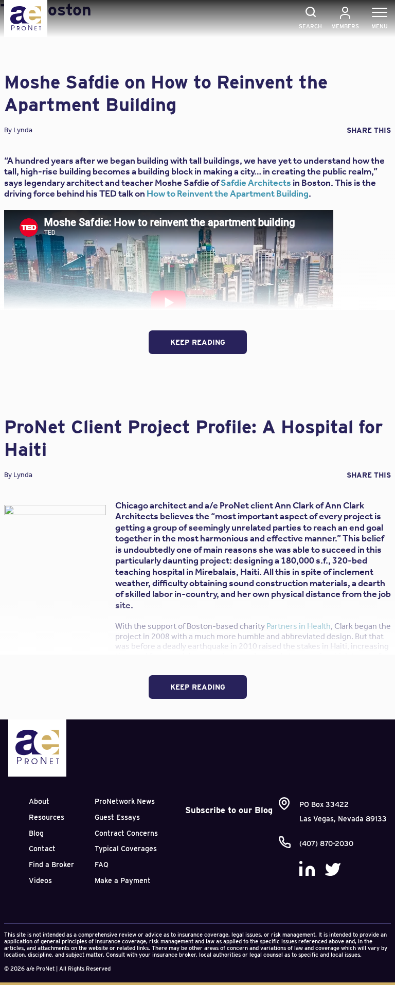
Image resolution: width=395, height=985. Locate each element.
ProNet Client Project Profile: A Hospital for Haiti (193, 437)
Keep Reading (197, 342)
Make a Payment (123, 880)
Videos (40, 880)
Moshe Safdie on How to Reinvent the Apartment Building (166, 93)
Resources (46, 817)
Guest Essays (117, 817)
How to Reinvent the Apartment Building (228, 193)
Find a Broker (51, 864)
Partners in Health (298, 626)
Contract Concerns (126, 833)
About (39, 801)
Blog (36, 833)
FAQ (102, 864)
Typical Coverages (126, 849)
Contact (42, 849)
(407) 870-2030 (326, 843)
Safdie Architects (256, 182)
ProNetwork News (125, 801)
